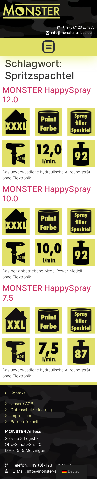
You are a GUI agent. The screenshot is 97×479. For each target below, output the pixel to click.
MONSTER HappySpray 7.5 (46, 292)
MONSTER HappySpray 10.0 (46, 193)
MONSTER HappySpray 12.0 (46, 94)
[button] (48, 46)
